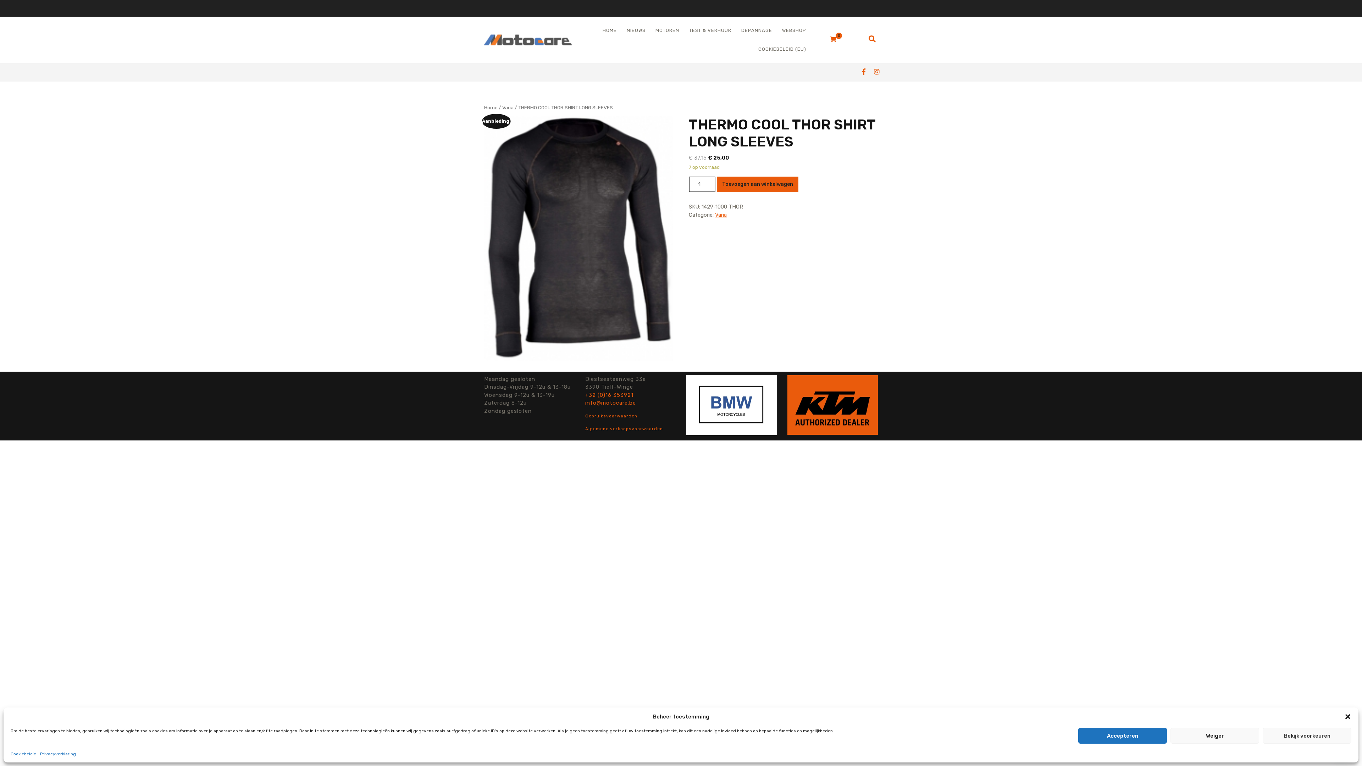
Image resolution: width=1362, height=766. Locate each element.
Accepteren (1122, 736)
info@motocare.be (610, 403)
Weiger (1215, 736)
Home (610, 30)
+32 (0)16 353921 (609, 395)
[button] (1347, 716)
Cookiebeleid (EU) (782, 49)
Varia (508, 107)
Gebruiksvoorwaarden (611, 415)
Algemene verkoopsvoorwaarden (624, 428)
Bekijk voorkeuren (1307, 736)
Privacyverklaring (58, 753)
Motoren (667, 30)
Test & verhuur (710, 30)
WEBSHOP (794, 30)
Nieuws (636, 30)
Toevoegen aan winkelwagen (757, 184)
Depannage (756, 30)
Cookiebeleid (24, 753)
